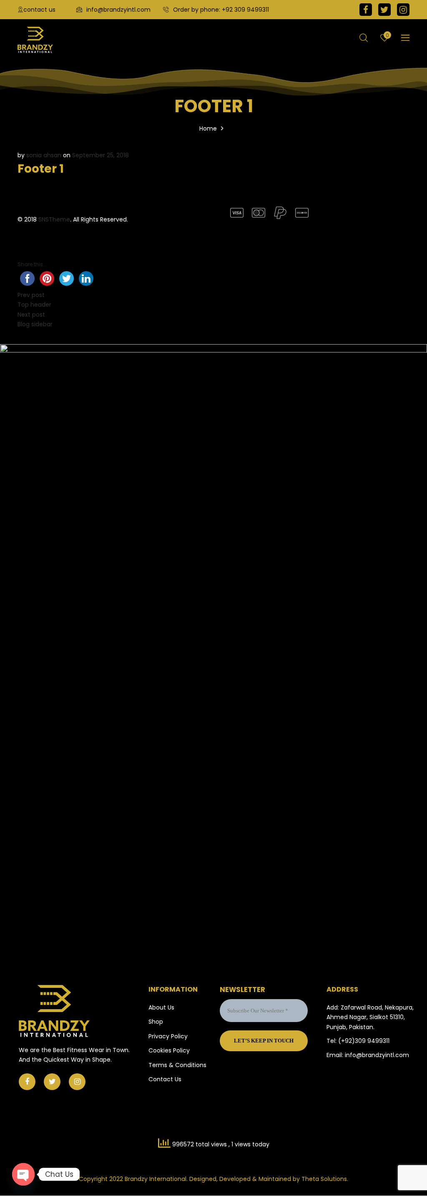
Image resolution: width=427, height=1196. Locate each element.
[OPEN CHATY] (23, 1174)
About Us (161, 1007)
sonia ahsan (43, 155)
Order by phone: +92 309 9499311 (221, 9)
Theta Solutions (324, 1179)
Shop (155, 1021)
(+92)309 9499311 (363, 1041)
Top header (34, 304)
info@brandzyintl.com (118, 9)
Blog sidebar (35, 324)
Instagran (403, 9)
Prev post (31, 295)
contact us (39, 9)
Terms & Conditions (177, 1065)
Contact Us (164, 1079)
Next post (31, 314)
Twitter (384, 9)
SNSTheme (54, 219)
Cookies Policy (169, 1050)
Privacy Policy (168, 1036)
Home (208, 128)
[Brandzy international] (35, 40)
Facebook (365, 9)
